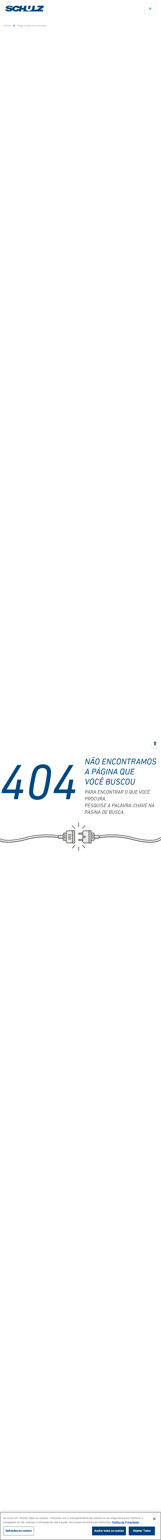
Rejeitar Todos (142, 1530)
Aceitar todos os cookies (109, 1530)
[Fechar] (154, 1518)
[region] (80, 1526)
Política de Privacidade (125, 1522)
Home (7, 25)
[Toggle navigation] (150, 8)
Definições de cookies (19, 1530)
